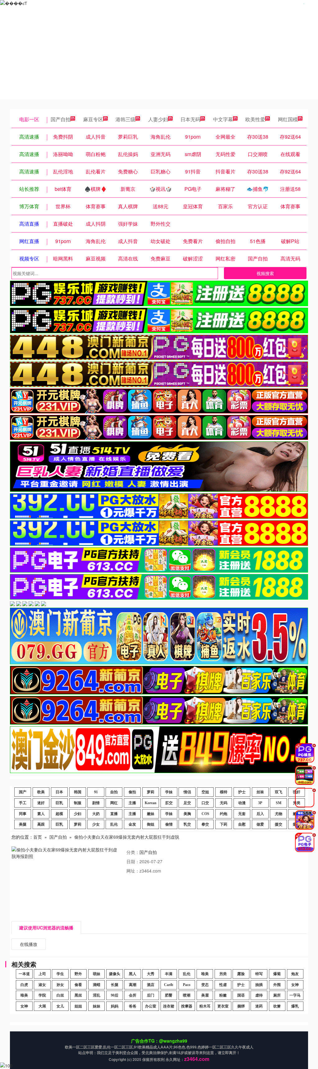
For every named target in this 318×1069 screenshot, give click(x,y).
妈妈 (114, 1006)
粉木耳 (205, 1006)
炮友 (295, 974)
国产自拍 (60, 119)
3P (260, 803)
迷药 (259, 1006)
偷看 (78, 985)
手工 (22, 803)
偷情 (169, 824)
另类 (223, 974)
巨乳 (59, 803)
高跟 (41, 824)
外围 (277, 985)
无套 (242, 814)
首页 (37, 837)
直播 (114, 814)
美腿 (22, 824)
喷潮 (186, 995)
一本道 (24, 974)
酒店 (150, 985)
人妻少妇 (158, 119)
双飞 (278, 792)
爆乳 (295, 1006)
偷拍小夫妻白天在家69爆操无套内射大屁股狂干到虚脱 (126, 837)
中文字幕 (223, 119)
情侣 (187, 792)
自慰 (242, 824)
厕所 (277, 995)
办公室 (150, 1006)
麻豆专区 (93, 119)
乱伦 (114, 824)
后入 (260, 814)
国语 (241, 995)
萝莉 (150, 792)
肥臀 (168, 995)
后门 (150, 995)
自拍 (114, 792)
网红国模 (288, 119)
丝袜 (260, 792)
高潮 (132, 985)
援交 (278, 824)
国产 (22, 792)
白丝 (60, 995)
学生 (60, 974)
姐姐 (78, 1006)
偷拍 (132, 792)
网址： (132, 871)
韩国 (77, 792)
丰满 (168, 974)
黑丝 (78, 995)
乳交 (187, 824)
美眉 (205, 995)
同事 (22, 814)
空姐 (205, 792)
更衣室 (223, 1006)
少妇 (77, 814)
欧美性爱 (255, 119)
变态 (205, 985)
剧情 (96, 803)
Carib (168, 985)
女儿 (60, 1006)
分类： (132, 852)
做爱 (260, 824)
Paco (186, 985)
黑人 (132, 974)
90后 (114, 995)
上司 (42, 974)
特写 (259, 974)
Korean (151, 803)
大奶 (96, 814)
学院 (42, 995)
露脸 (241, 974)
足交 (187, 803)
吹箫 (277, 1006)
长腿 (114, 985)
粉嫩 (223, 995)
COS (205, 814)
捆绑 (241, 1006)
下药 (223, 824)
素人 (41, 814)
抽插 (259, 985)
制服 (77, 803)
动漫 (242, 803)
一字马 (295, 995)
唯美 (205, 974)
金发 (132, 824)
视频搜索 (265, 273)
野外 (78, 974)
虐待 (259, 995)
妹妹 (96, 1006)
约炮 (223, 814)
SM (278, 803)
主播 (132, 803)
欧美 (41, 792)
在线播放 (28, 944)
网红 (114, 803)
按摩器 (186, 1006)
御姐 (150, 824)
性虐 (223, 985)
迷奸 (41, 803)
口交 (205, 803)
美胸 (187, 814)
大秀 (150, 974)
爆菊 (277, 974)
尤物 (278, 814)
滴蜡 (96, 985)
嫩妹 (150, 814)
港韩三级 (125, 119)
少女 (96, 824)
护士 (242, 792)
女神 (295, 985)
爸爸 (132, 1006)
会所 (132, 995)
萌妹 (96, 974)
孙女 (60, 985)
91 (96, 792)
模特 (223, 792)
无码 (223, 803)
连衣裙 (168, 1006)
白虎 (24, 985)
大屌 (42, 1006)
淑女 (42, 985)
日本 (59, 792)
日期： (132, 861)
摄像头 (114, 974)
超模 (59, 814)
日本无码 (190, 119)
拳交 (205, 824)
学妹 (169, 792)
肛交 (169, 803)
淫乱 (96, 995)
